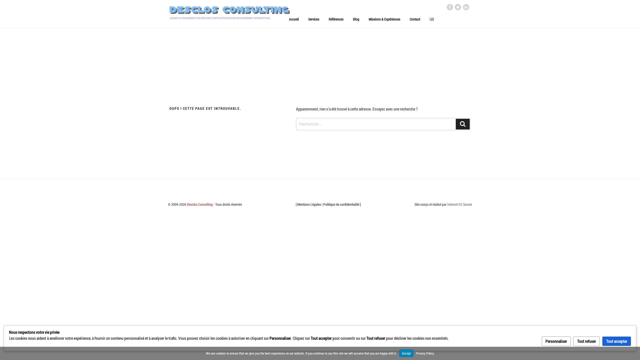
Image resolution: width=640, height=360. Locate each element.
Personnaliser (556, 341)
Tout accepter (616, 341)
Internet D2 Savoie (459, 204)
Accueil (294, 19)
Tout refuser (586, 341)
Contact (415, 19)
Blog (356, 19)
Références (336, 19)
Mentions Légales (309, 204)
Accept (406, 353)
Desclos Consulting (229, 9)
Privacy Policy (425, 353)
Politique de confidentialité (341, 204)
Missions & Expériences (384, 19)
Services (313, 19)
